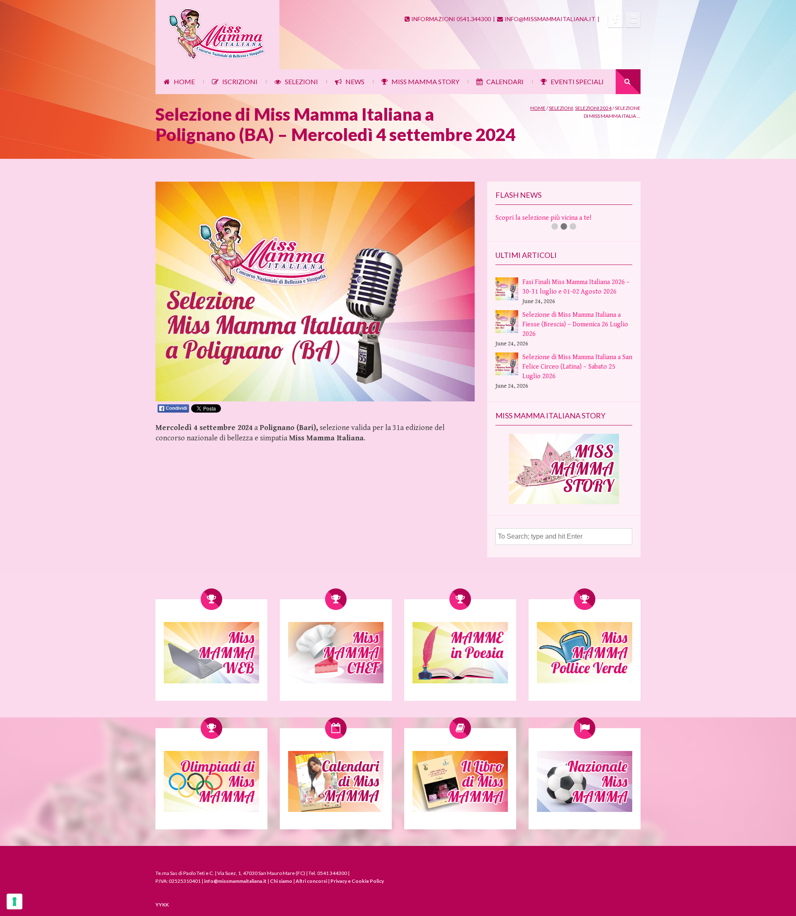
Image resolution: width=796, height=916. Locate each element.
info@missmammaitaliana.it (235, 881)
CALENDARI (505, 81)
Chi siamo (281, 881)
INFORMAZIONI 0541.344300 (451, 18)
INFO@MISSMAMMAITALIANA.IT (550, 18)
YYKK (162, 904)
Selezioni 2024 (593, 108)
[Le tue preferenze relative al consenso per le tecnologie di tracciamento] (14, 901)
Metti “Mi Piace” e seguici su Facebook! (551, 218)
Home (538, 108)
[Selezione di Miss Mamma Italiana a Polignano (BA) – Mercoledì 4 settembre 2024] (315, 399)
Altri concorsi (311, 881)
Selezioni (561, 108)
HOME (184, 81)
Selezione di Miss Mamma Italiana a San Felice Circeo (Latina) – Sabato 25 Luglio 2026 (577, 366)
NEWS (354, 81)
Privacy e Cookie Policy (357, 881)
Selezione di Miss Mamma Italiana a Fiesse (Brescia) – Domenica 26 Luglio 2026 (575, 324)
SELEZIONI (301, 81)
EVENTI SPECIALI (577, 81)
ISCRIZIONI (239, 81)
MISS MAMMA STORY (425, 81)
